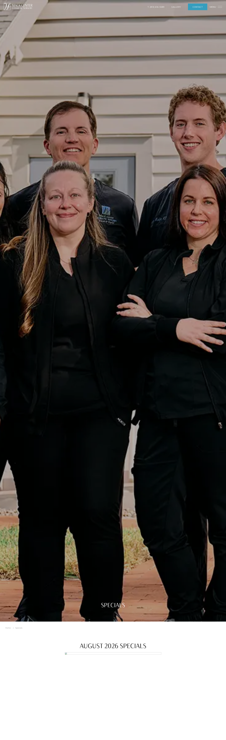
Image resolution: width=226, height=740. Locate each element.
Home (8, 628)
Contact (198, 7)
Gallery (176, 7)
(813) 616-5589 (157, 7)
